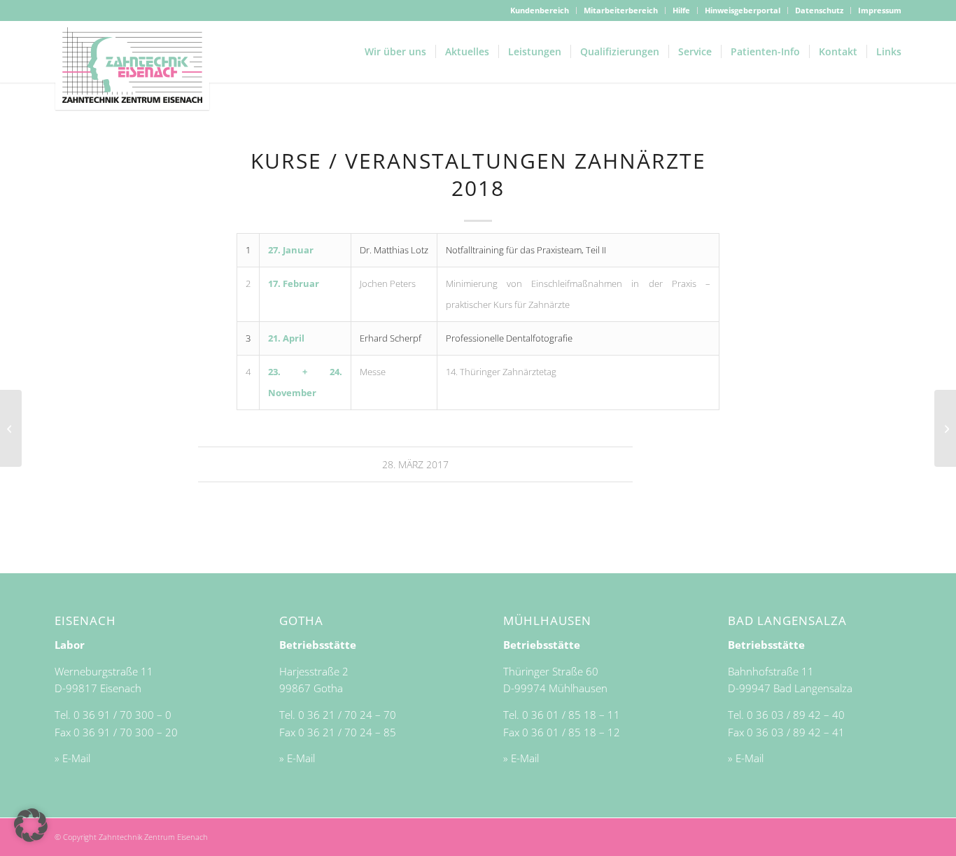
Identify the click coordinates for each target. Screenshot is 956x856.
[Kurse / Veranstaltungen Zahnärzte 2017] (11, 428)
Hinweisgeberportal (742, 10)
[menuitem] (540, 10)
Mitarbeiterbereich (621, 10)
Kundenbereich (539, 10)
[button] (31, 825)
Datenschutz (819, 10)
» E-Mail (72, 758)
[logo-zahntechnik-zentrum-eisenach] (132, 65)
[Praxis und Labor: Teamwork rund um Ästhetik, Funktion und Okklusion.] (945, 428)
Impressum (879, 10)
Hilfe (681, 10)
